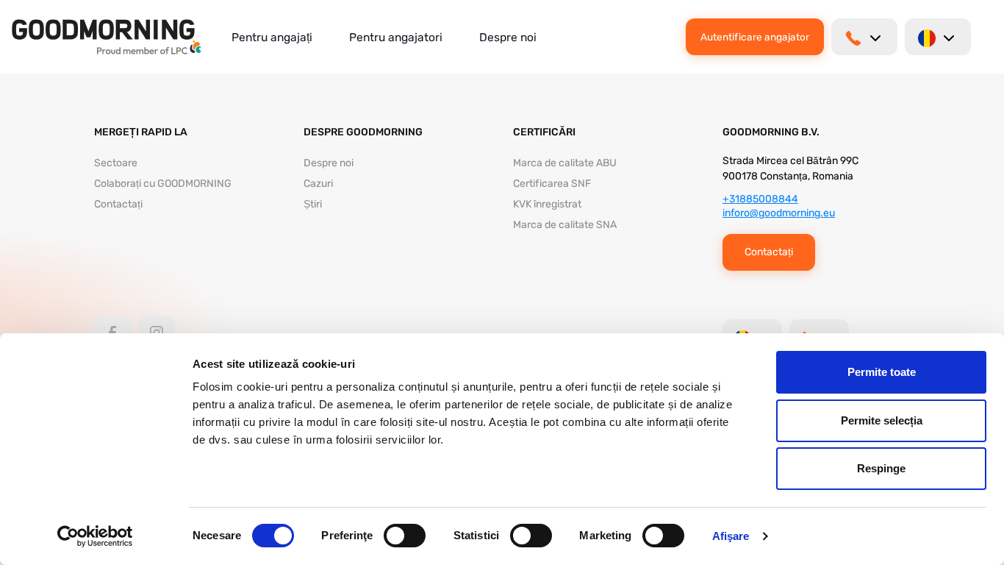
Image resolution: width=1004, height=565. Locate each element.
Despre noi (508, 37)
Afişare (731, 536)
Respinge (881, 468)
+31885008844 (760, 199)
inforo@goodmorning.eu (778, 213)
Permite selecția (881, 420)
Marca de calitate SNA (565, 224)
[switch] (405, 535)
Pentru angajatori (395, 37)
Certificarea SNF (552, 183)
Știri (313, 204)
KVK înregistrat (547, 204)
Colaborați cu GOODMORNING (163, 183)
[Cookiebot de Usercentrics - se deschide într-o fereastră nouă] (95, 536)
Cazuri (318, 183)
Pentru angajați (272, 37)
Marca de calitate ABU (565, 163)
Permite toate (881, 372)
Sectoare (115, 163)
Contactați (118, 204)
